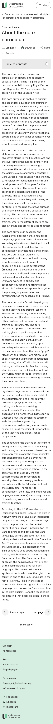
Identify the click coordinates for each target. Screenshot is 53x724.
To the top (25, 624)
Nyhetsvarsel (10, 664)
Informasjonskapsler (14, 688)
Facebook (12, 696)
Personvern (9, 678)
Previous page (17, 612)
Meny (46, 5)
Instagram (12, 706)
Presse (6, 659)
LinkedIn (11, 701)
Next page (38, 612)
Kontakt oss (9, 650)
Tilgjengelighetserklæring (17, 683)
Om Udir (7, 645)
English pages (10, 669)
